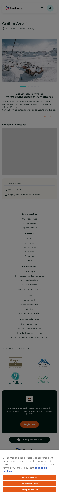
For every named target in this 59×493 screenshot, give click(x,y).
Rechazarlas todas (29, 483)
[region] (29, 471)
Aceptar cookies (29, 477)
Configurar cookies (29, 489)
